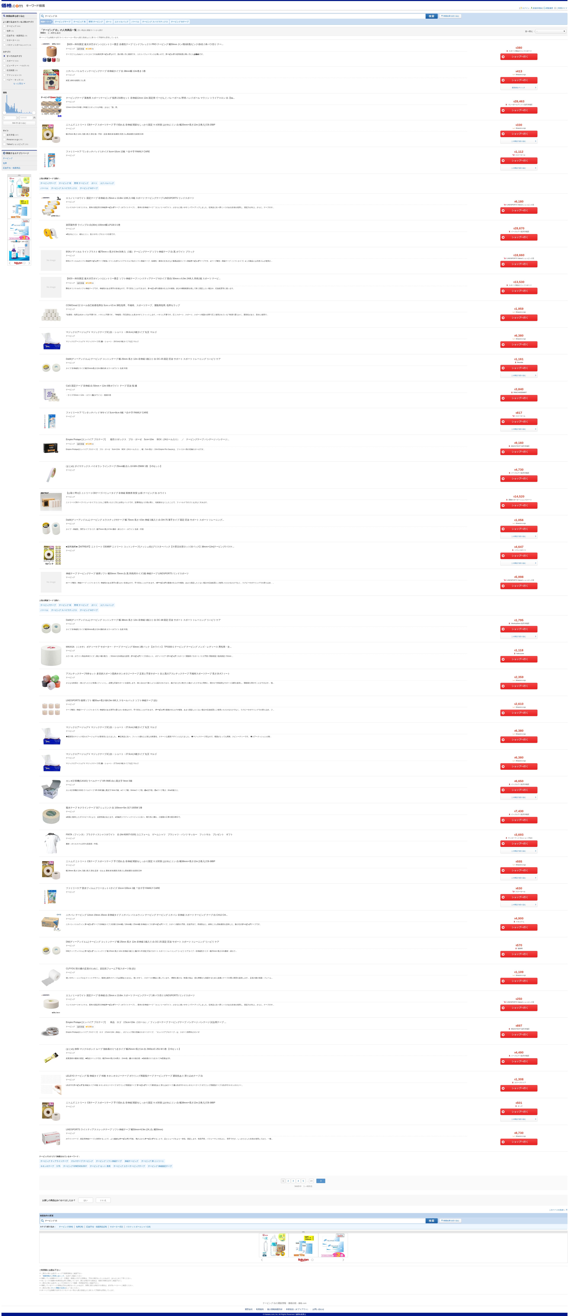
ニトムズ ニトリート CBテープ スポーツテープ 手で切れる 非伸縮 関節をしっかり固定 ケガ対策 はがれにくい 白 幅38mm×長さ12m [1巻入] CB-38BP (140, 861)
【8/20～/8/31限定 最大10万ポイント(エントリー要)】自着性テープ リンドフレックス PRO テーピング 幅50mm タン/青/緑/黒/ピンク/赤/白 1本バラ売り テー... (144, 44)
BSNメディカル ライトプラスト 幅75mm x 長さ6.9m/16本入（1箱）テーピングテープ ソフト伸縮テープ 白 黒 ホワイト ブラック (130, 251)
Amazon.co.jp (15, 139)
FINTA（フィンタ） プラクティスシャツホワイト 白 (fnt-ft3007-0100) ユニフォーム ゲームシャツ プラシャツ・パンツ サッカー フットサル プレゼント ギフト (149, 834)
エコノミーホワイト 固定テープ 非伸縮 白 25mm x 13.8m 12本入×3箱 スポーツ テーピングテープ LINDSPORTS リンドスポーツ (130, 198)
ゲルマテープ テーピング (82, 1161)
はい (86, 1200)
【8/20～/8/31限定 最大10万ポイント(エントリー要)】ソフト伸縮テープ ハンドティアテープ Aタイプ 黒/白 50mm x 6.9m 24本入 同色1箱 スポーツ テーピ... (143, 278)
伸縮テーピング (131, 1161)
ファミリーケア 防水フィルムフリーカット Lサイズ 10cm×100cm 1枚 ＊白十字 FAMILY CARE (113, 888)
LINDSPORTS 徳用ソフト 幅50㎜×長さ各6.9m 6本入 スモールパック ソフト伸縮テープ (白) (111, 700)
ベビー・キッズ (15, 80)
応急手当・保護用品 (17, 36)
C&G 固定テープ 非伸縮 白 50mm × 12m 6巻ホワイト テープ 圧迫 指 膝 (101, 385)
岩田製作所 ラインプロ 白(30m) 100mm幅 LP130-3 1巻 (93, 225)
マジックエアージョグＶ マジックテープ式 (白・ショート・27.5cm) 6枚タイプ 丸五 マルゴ (111, 754)
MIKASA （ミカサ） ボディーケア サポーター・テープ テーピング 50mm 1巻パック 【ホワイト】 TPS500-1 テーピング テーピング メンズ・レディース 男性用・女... (148, 646)
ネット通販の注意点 (58, 1288)
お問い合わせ (318, 1309)
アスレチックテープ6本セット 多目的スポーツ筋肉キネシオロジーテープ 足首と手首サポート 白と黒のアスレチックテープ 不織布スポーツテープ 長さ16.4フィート (148, 673)
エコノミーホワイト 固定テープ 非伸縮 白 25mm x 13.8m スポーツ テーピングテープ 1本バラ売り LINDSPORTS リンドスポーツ (130, 995)
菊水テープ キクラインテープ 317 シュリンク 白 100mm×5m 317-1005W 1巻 (104, 807)
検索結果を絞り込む (451, 16)
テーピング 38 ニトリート (152, 1161)
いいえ (103, 1200)
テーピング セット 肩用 (100, 1166)
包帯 (10, 31)
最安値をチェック (518, 87)
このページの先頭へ (557, 1210)
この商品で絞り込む (518, 141)
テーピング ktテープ (180, 22)
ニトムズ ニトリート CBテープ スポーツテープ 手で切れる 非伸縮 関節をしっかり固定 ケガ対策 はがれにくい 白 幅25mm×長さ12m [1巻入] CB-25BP (140, 124)
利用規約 (260, 1309)
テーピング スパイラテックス (155, 22)
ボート (109, 22)
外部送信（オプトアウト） (297, 1309)
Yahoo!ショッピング (17, 144)
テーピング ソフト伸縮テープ (109, 1161)
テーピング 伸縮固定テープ (160, 1166)
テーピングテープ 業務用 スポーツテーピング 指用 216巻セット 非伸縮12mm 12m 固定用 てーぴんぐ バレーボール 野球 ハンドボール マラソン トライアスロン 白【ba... (150, 98)
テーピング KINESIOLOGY (75, 1166)
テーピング (13, 26)
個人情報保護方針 (275, 1309)
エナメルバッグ (121, 22)
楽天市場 (13, 135)
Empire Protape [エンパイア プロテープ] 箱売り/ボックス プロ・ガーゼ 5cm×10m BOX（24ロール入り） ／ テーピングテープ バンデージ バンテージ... (147, 439)
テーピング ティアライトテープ (54, 1161)
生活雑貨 (12, 70)
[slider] (4, 113)
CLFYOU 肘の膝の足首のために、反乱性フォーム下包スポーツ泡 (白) (100, 968)
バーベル (135, 22)
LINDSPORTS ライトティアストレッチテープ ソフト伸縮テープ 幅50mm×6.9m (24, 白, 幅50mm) (114, 1129)
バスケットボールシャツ (19, 45)
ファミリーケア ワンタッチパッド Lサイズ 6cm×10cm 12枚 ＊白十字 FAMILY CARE (108, 151)
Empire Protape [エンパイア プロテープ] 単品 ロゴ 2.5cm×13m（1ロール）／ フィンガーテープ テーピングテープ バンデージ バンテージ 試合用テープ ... (146, 1022)
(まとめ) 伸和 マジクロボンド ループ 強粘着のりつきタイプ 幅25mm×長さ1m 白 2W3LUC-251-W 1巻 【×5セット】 (123, 1049)
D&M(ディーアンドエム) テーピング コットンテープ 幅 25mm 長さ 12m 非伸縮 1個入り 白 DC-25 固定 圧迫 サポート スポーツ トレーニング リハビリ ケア (143, 359)
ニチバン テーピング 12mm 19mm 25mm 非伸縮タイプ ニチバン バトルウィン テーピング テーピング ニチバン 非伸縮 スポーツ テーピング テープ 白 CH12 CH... (147, 915)
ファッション (14, 75)
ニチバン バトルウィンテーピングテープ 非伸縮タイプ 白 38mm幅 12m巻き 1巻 (106, 71)
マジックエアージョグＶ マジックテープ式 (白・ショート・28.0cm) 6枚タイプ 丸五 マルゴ (111, 332)
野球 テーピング (96, 22)
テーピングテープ (62, 22)
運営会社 (249, 1309)
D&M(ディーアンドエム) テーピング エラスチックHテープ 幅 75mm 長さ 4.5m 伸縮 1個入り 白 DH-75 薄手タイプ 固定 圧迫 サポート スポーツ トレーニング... (145, 520)
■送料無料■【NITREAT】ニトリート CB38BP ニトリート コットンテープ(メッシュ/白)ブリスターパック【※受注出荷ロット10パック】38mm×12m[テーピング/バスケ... (150, 546)
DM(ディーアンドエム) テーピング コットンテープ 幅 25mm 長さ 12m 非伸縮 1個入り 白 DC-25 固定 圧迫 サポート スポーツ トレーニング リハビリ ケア (142, 941)
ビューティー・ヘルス (18, 65)
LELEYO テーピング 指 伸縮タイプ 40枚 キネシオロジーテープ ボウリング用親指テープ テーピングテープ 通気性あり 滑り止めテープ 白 (134, 1076)
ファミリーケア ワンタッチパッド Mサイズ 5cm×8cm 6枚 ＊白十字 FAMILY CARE (107, 412)
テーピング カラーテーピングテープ (129, 1166)
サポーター (13, 40)
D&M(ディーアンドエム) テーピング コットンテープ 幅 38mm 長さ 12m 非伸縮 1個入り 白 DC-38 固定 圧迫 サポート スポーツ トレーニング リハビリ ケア (143, 620)
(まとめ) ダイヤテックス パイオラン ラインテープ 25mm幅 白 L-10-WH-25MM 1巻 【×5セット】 (114, 466)
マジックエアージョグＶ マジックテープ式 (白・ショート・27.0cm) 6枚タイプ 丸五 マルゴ (111, 727)
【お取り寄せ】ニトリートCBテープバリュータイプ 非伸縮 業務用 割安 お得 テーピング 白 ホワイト (116, 493)
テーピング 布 (79, 22)
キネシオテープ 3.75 (50, 1166)
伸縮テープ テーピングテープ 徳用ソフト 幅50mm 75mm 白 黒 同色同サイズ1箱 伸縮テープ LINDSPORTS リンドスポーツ (127, 573)
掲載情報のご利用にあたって (53, 1276)
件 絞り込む (19, 123)
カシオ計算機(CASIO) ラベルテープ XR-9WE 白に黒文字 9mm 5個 (99, 781)
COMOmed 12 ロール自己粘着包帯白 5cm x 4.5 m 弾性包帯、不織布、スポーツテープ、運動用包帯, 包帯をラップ (123, 305)
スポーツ (13, 61)
